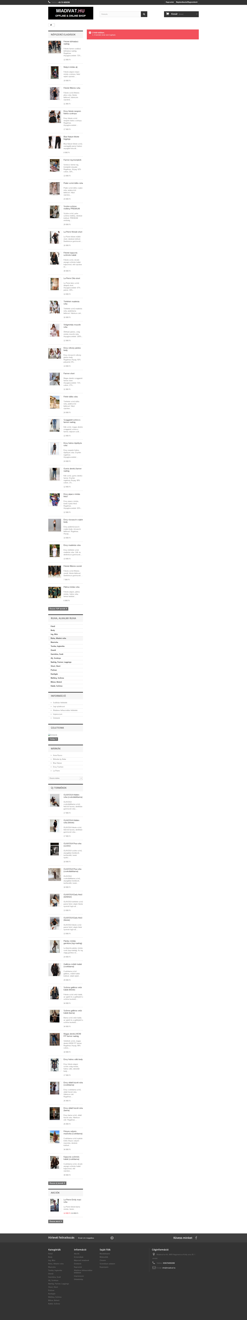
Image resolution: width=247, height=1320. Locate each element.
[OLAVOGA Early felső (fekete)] (54, 923)
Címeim (103, 1260)
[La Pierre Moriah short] (54, 237)
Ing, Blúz (54, 634)
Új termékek (59, 787)
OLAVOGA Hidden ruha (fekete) (71, 821)
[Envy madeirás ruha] (54, 550)
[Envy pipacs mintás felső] (54, 499)
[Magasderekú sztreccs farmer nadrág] (54, 474)
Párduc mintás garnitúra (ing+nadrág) (73, 942)
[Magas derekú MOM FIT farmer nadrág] (54, 1039)
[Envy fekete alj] (54, 116)
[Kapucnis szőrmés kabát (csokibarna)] (54, 1162)
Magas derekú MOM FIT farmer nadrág (72, 1035)
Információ (58, 695)
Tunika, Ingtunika (57, 646)
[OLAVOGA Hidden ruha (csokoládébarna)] (54, 800)
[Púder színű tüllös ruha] (54, 188)
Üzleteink (56, 718)
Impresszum (57, 714)
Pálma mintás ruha (71, 587)
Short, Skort (55, 666)
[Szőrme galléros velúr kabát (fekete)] (54, 993)
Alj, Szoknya (56, 658)
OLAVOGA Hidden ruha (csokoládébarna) (73, 796)
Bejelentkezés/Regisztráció (186, 2)
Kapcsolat (170, 2)
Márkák (56, 748)
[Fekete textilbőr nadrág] (54, 47)
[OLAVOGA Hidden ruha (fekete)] (54, 825)
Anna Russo (57, 755)
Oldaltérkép (78, 1279)
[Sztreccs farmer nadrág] (54, 425)
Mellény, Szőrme (57, 678)
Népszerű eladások (63, 34)
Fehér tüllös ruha (71, 397)
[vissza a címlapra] (50, 25)
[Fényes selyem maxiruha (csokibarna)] (54, 1136)
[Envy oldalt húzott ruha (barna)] (54, 1113)
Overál (53, 650)
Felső (53, 626)
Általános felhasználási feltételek (65, 710)
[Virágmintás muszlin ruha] (54, 330)
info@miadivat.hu (168, 1268)
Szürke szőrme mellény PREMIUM (72, 207)
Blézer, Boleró (56, 682)
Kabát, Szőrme (56, 686)
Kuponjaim (104, 1267)
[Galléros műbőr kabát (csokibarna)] (54, 969)
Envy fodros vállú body (73, 1059)
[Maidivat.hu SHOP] (72, 13)
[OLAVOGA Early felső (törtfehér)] (54, 900)
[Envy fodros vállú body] (54, 1064)
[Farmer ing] (54, 165)
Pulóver (54, 670)
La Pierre (56, 771)
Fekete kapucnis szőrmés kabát (70, 254)
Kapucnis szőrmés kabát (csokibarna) (71, 1158)
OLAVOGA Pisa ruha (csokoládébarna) (72, 870)
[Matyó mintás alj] (54, 72)
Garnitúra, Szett (57, 654)
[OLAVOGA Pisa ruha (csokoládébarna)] (54, 874)
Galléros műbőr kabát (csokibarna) (73, 965)
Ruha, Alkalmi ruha (58, 638)
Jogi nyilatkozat (58, 706)
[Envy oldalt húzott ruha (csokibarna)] (54, 1088)
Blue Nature (57, 763)
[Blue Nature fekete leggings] (54, 142)
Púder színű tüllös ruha (73, 183)
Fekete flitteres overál (73, 566)
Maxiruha (54, 642)
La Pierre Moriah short (73, 232)
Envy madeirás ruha (72, 545)
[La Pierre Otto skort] (54, 283)
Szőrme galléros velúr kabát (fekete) (73, 988)
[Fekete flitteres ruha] (54, 93)
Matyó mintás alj (70, 67)
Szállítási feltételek (59, 703)
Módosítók (104, 1257)
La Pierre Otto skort (72, 278)
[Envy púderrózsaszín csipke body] (54, 525)
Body (53, 630)
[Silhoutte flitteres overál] (54, 571)
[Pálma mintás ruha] (54, 592)
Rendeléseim (105, 1254)
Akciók (55, 1192)
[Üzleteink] (65, 735)
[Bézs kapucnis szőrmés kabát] (54, 258)
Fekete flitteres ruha (72, 88)
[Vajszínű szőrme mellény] (54, 211)
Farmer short (69, 373)
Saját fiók (105, 1249)
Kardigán (54, 674)
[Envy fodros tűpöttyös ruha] (54, 448)
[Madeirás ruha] (54, 307)
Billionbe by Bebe (59, 759)
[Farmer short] (54, 379)
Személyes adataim (107, 1264)
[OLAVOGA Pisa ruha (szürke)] (54, 849)
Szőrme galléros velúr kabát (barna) (73, 1011)
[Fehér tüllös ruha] (54, 402)
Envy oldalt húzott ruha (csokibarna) (73, 1083)
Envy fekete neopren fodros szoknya (72, 112)
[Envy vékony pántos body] (54, 353)
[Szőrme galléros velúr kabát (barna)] (54, 1016)
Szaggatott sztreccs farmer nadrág (72, 421)
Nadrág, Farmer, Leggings (61, 662)
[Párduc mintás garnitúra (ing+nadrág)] (54, 946)
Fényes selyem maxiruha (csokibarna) (73, 1132)
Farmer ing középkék (72, 160)
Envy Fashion (57, 767)
